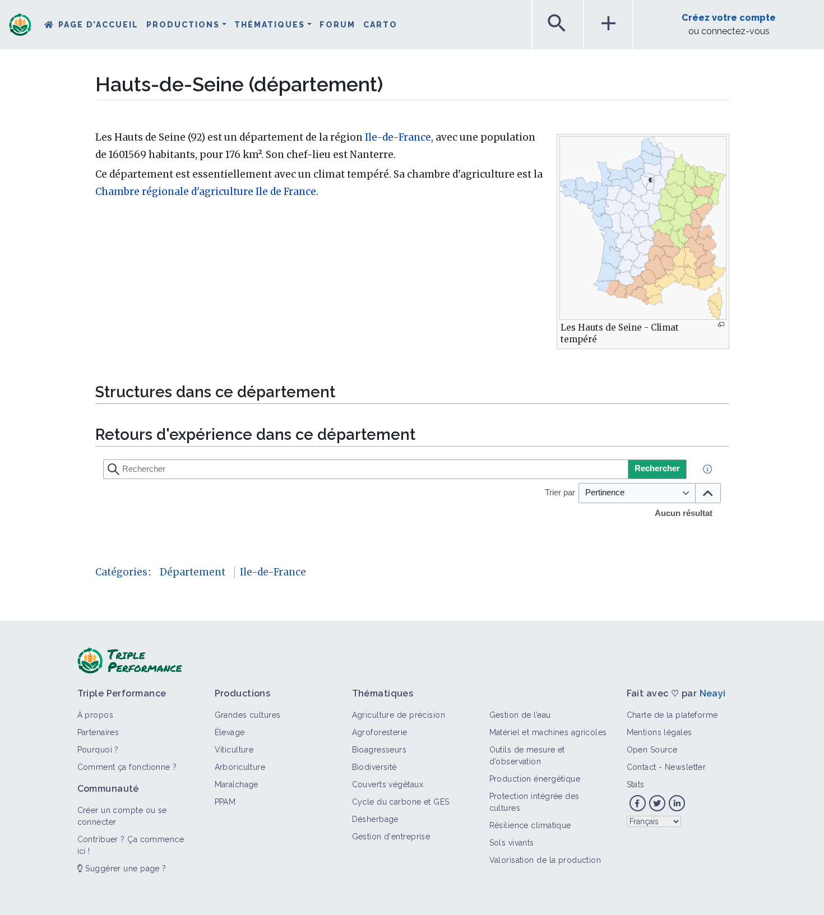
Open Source (652, 749)
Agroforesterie (380, 732)
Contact (641, 767)
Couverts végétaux (387, 784)
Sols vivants (511, 842)
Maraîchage (236, 784)
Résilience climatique (530, 825)
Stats (636, 784)
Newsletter (685, 767)
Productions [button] (183, 24)
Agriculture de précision (399, 714)
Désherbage (375, 819)
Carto (380, 24)
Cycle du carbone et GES (401, 801)
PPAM (225, 801)
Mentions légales (659, 732)
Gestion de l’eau (520, 714)
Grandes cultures (248, 714)
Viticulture (234, 749)
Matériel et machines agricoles (548, 732)
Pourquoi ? (98, 749)
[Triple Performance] (20, 25)
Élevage (230, 732)
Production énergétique (535, 778)
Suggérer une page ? (124, 868)
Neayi (713, 693)
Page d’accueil (98, 24)
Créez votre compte (729, 17)
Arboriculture (240, 767)
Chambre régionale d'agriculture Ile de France (205, 191)
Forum (337, 24)
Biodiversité (374, 767)
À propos (95, 714)
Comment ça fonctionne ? (127, 767)
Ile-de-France (398, 137)
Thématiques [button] (269, 24)
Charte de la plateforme (672, 714)
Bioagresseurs (379, 749)
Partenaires (98, 732)
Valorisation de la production (545, 860)
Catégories (121, 572)
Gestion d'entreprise (391, 836)
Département (192, 572)
